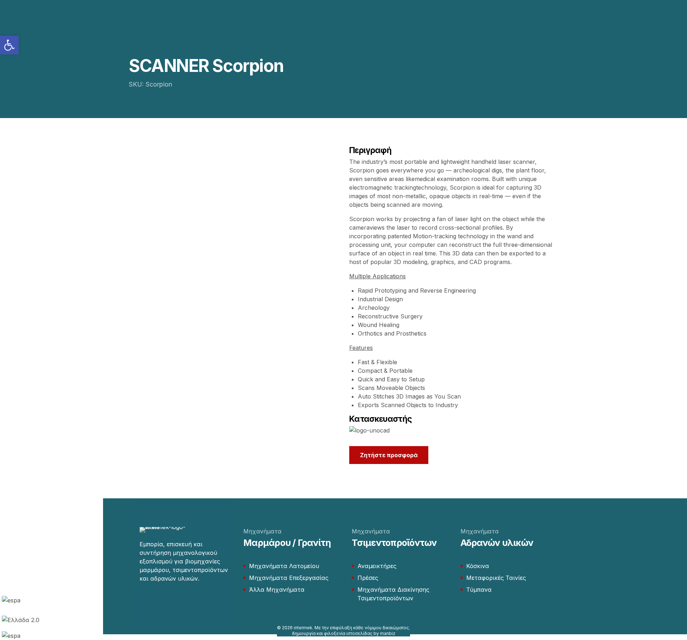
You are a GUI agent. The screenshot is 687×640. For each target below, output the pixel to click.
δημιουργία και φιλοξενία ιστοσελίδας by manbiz (343, 633)
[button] (9, 45)
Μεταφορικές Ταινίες (496, 577)
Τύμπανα (479, 589)
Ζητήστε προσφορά (389, 455)
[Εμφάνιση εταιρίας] (369, 430)
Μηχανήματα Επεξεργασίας (288, 577)
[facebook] (143, 600)
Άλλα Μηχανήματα (276, 589)
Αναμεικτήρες (376, 566)
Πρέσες (367, 577)
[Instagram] (156, 600)
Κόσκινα (477, 566)
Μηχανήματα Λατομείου (284, 566)
